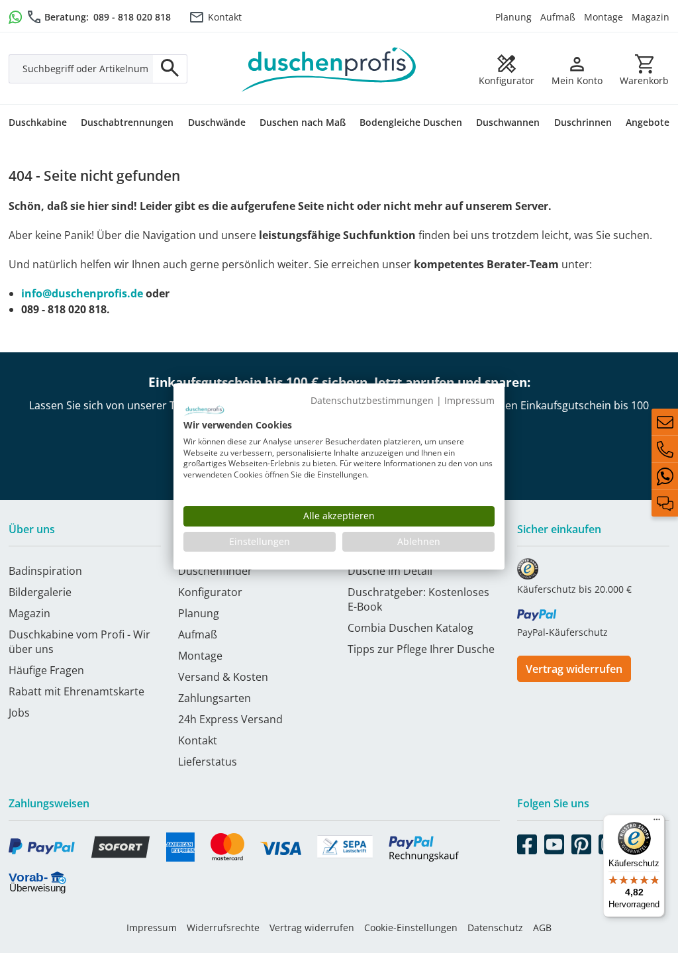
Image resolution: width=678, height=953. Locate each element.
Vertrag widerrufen (574, 669)
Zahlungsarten (214, 698)
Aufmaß (557, 17)
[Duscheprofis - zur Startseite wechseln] (329, 68)
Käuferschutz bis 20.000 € (574, 589)
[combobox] (81, 68)
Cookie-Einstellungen (411, 927)
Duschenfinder (215, 571)
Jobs (19, 712)
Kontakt (225, 17)
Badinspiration (45, 571)
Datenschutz (495, 927)
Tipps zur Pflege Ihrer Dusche (421, 649)
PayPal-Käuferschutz (562, 632)
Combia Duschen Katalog (410, 628)
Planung (513, 17)
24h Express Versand (230, 719)
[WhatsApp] (665, 476)
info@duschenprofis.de (82, 293)
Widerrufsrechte (223, 927)
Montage (603, 17)
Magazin (650, 17)
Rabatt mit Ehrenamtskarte (76, 691)
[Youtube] (554, 842)
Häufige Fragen (46, 670)
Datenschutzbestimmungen (372, 400)
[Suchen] (170, 68)
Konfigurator (210, 592)
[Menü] (657, 822)
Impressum (151, 927)
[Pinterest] (581, 842)
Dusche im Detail (390, 571)
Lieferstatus (207, 761)
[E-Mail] (665, 422)
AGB (542, 927)
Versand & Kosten (223, 677)
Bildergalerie (40, 592)
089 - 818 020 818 (132, 17)
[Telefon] (665, 449)
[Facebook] (527, 842)
